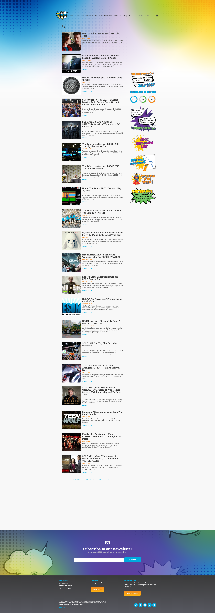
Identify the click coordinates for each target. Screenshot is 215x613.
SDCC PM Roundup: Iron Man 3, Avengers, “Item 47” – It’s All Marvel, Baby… (101, 367)
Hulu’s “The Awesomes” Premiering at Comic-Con (102, 300)
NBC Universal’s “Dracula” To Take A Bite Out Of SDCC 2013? (101, 322)
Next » (110, 479)
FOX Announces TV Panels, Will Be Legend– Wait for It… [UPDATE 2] (100, 56)
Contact (147, 15)
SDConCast (117, 16)
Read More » (87, 47)
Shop (125, 16)
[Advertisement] (107, 4)
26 (100, 479)
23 (90, 479)
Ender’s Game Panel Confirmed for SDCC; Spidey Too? (100, 278)
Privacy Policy (62, 607)
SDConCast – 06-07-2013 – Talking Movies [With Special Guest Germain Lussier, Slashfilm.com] (101, 102)
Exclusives (80, 16)
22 (87, 479)
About (140, 15)
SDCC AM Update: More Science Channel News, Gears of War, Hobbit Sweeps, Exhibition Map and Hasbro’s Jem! (101, 391)
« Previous (76, 479)
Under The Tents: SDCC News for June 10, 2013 (102, 78)
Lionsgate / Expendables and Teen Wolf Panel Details (102, 413)
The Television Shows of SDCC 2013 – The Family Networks (101, 211)
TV (130, 16)
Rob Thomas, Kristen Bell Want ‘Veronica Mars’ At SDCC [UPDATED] (101, 255)
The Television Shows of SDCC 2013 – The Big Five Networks (101, 145)
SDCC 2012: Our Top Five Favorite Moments (99, 344)
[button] (157, 15)
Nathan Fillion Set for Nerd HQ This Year (100, 34)
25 (97, 479)
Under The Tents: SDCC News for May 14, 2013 (102, 189)
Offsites (89, 16)
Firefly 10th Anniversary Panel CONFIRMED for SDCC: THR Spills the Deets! (101, 436)
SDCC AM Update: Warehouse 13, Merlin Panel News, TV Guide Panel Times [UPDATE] (100, 458)
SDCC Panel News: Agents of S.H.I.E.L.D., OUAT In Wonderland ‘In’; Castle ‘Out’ (101, 124)
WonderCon (108, 16)
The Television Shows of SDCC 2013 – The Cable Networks (101, 167)
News (71, 16)
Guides (97, 16)
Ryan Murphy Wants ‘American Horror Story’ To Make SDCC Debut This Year (102, 233)
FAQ (152, 15)
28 (105, 479)
